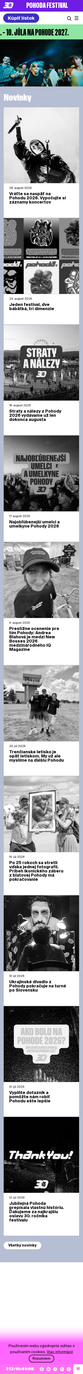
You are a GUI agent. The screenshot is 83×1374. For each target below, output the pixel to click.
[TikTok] (69, 1369)
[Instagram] (55, 1369)
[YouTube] (48, 1369)
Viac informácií (60, 1352)
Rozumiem (41, 1358)
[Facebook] (42, 1369)
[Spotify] (62, 1369)
